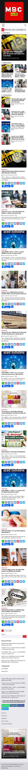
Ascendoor (10, 766)
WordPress (4, 768)
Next (10, 631)
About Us (3, 713)
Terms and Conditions (6, 723)
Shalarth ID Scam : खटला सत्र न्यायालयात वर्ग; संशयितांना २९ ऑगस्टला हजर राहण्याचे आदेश (20, 76)
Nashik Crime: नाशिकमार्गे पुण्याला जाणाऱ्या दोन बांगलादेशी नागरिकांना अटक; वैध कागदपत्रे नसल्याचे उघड (20, 91)
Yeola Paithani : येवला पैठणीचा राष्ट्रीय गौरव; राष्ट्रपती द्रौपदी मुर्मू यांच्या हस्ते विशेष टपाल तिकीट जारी (13, 412)
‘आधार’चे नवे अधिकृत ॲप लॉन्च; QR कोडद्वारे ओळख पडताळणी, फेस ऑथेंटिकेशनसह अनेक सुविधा (12, 570)
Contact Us (4, 715)
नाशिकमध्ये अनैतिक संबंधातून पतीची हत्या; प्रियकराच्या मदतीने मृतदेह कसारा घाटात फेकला (13, 54)
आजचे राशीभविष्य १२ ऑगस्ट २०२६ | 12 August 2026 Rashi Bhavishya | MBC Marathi (12, 373)
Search (3, 634)
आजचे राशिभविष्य (4, 668)
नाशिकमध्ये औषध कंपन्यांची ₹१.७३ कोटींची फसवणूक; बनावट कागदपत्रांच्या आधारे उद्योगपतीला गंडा (12, 610)
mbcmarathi (7, 58)
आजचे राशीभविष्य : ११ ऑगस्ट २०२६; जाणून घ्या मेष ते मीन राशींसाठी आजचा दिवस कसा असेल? (13, 491)
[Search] (25, 25)
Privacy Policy (4, 721)
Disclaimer (3, 718)
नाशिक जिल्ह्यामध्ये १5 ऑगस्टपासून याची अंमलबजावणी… (13, 452)
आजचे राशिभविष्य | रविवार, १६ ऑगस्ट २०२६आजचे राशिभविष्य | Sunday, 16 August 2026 (6, 91)
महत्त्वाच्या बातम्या (6, 49)
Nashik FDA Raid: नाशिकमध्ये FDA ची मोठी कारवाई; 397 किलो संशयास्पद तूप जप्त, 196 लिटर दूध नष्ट (13, 333)
